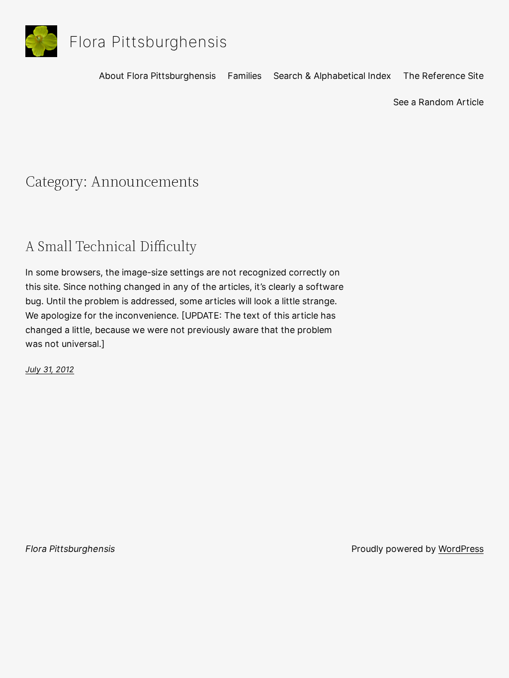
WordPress (461, 548)
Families (244, 75)
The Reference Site (443, 75)
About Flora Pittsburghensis (157, 75)
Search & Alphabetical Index (332, 75)
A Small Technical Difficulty (111, 246)
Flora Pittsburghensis (148, 41)
